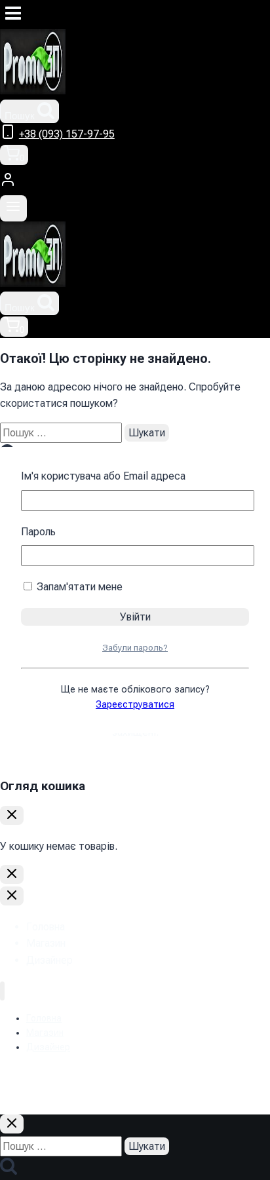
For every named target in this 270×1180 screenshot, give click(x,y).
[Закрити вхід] (12, 874)
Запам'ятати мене (78, 586)
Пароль (38, 531)
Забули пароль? (135, 648)
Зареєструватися (135, 704)
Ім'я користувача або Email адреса (103, 476)
